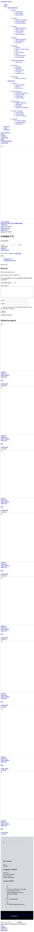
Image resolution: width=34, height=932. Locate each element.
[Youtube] (12, 857)
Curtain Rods (19, 33)
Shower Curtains (20, 34)
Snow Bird (19, 42)
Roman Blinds (19, 15)
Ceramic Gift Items (21, 115)
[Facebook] (5, 857)
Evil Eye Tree (19, 88)
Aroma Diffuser (20, 98)
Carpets (18, 47)
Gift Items (15, 119)
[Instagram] (19, 857)
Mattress (14, 38)
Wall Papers (19, 104)
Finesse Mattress (20, 41)
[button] (4, 377)
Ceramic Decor (20, 114)
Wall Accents (15, 101)
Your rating (4, 282)
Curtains (14, 26)
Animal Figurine (20, 85)
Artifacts (14, 83)
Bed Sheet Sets (20, 70)
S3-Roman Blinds (20, 23)
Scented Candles (20, 94)
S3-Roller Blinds (20, 21)
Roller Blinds (19, 11)
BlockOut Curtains (21, 28)
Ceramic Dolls (19, 112)
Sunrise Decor (19, 124)
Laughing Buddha (21, 122)
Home (2, 223)
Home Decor (11, 81)
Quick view (4, 373)
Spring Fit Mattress (21, 39)
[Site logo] (6, 1)
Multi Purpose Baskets (18, 60)
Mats (17, 50)
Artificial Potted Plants (22, 93)
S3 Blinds (14, 18)
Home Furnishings (13, 7)
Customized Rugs (20, 55)
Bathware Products (21, 78)
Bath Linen (15, 77)
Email (3, 303)
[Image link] (13, 842)
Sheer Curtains (20, 29)
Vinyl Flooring (20, 52)
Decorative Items (16, 91)
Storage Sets (19, 62)
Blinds (14, 10)
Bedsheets (18, 67)
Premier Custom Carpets (22, 49)
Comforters (19, 72)
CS (2, 380)
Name (3, 300)
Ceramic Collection (17, 111)
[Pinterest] (22, 857)
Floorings (14, 46)
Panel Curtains (20, 31)
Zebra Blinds (19, 13)
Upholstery (19, 68)
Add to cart (4, 246)
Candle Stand (19, 96)
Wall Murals (19, 106)
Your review (5, 286)
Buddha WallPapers (21, 103)
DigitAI (20, 916)
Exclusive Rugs (20, 57)
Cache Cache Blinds (21, 20)
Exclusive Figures (20, 120)
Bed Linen (15, 65)
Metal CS (3, 226)
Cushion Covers (20, 73)
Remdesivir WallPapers (22, 107)
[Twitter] (8, 857)
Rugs (17, 54)
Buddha (18, 86)
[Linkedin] (15, 857)
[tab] (18, 259)
